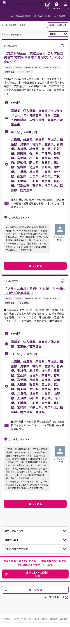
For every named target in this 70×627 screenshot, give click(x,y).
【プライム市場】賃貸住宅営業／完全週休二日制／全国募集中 (34, 290)
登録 (47, 8)
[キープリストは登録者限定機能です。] (62, 45)
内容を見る (35, 531)
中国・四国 (26, 618)
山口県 (36, 618)
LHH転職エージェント (11, 618)
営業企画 (53, 618)
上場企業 (63, 618)
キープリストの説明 (66, 597)
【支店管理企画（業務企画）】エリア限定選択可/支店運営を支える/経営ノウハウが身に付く (34, 57)
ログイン (56, 8)
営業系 (44, 618)
